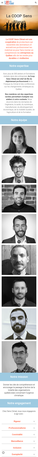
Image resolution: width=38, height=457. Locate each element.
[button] (2, 2)
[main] (19, 20)
